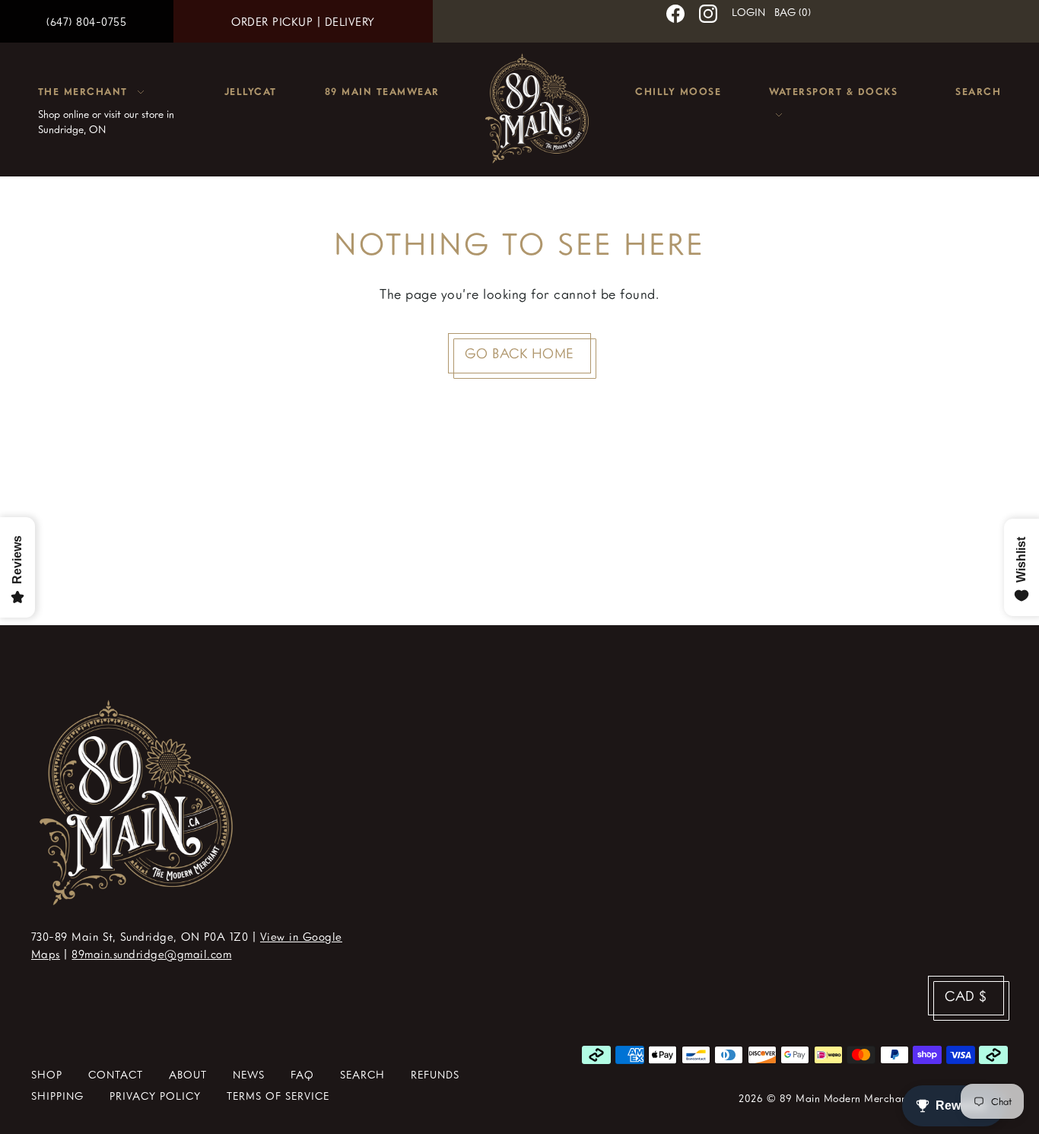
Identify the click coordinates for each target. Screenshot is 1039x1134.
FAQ (302, 1074)
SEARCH (362, 1074)
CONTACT (115, 1074)
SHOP (46, 1074)
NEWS (249, 1074)
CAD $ (966, 995)
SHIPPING (57, 1095)
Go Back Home (519, 353)
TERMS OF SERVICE (278, 1095)
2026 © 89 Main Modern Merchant (824, 1097)
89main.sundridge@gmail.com (151, 954)
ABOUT (188, 1074)
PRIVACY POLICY (155, 1095)
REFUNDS (435, 1074)
